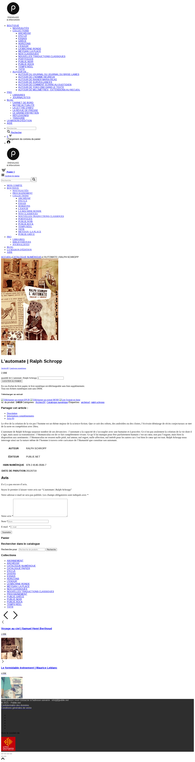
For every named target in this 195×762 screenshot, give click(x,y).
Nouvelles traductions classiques (41, 56)
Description (12, 413)
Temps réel (25, 66)
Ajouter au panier (11, 381)
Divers (11, 573)
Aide (9, 123)
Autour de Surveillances (35, 82)
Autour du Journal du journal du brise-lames (48, 74)
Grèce (22, 41)
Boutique (13, 25)
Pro (9, 92)
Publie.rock (26, 64)
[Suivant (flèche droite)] (5, 756)
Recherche (51, 550)
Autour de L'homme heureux (36, 77)
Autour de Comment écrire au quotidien (44, 84)
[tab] (100, 413)
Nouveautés (21, 28)
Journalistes (21, 97)
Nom (4, 521)
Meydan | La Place (29, 51)
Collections (21, 31)
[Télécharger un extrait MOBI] (44, 400)
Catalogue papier (18, 568)
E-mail (5, 526)
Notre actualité (23, 105)
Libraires (19, 95)
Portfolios (25, 59)
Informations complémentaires (20, 416)
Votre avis (7, 516)
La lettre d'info (23, 108)
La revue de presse (25, 110)
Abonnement (15, 561)
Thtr (21, 69)
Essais (22, 38)
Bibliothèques (22, 242)
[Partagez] (5, 753)
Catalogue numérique (26, 257)
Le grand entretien (26, 113)
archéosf (85, 402)
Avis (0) (10, 418)
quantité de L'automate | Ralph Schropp (19, 378)
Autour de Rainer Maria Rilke (37, 79)
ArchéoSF (24, 33)
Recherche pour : (9, 549)
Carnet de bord (23, 102)
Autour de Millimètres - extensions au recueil (49, 90)
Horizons (24, 43)
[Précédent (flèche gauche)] (2, 756)
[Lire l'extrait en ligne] (69, 400)
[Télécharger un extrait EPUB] (15, 400)
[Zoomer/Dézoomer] (11, 753)
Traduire (19, 118)
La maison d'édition (19, 120)
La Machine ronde (29, 49)
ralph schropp (97, 402)
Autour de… (21, 72)
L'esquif (23, 46)
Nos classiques (28, 54)
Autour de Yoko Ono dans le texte (41, 87)
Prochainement (23, 193)
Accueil (6, 257)
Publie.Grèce (26, 234)
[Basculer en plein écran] (8, 753)
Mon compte (14, 185)
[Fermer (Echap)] (2, 753)
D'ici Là (22, 36)
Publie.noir (25, 61)
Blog (10, 100)
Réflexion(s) (21, 115)
